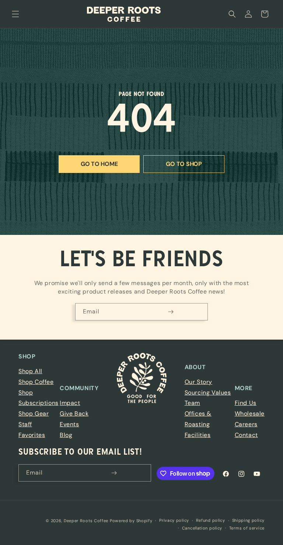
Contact (246, 435)
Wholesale (250, 413)
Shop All (30, 371)
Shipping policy (248, 520)
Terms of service (247, 528)
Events (69, 424)
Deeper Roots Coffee (86, 520)
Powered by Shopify (131, 520)
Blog (66, 435)
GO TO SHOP (184, 164)
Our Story (198, 382)
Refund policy (210, 520)
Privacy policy (174, 520)
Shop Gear (33, 413)
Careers (246, 424)
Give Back (74, 413)
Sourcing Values (208, 392)
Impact (70, 403)
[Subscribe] (170, 311)
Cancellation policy (202, 528)
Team (192, 403)
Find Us (245, 403)
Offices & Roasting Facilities (198, 424)
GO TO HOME (99, 164)
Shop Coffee (36, 382)
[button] (15, 14)
